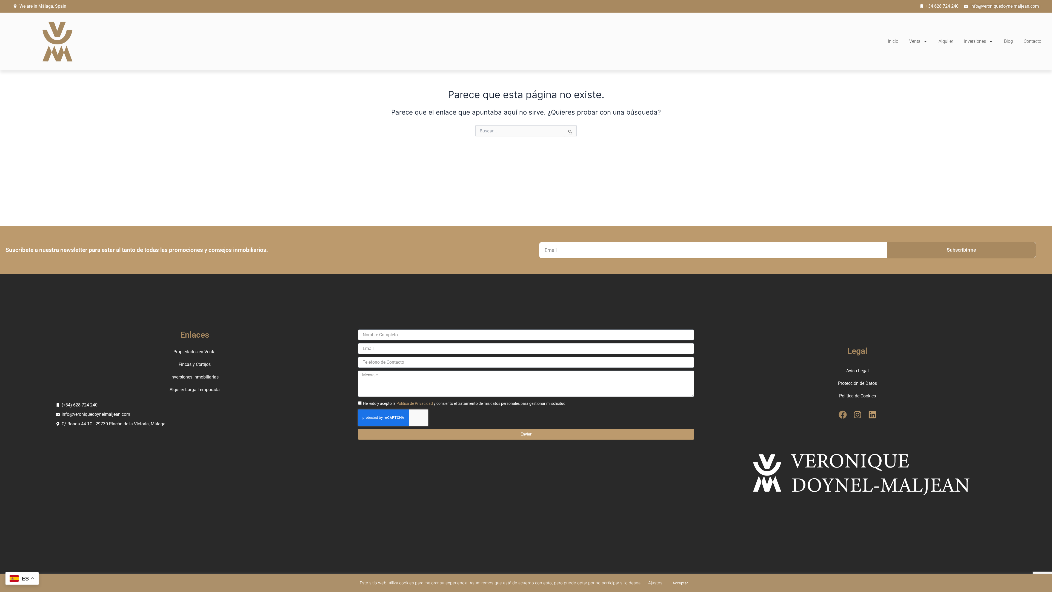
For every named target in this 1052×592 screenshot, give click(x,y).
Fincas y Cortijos (195, 364)
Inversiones (975, 41)
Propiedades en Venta (194, 351)
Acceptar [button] (680, 583)
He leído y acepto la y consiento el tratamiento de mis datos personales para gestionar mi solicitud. (465, 403)
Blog (1008, 41)
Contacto (1032, 41)
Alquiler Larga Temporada (195, 389)
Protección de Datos (857, 383)
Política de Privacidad (414, 403)
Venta (915, 41)
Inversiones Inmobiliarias (194, 377)
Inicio (893, 41)
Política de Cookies (857, 396)
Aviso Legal (857, 370)
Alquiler (946, 41)
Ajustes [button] (655, 582)
